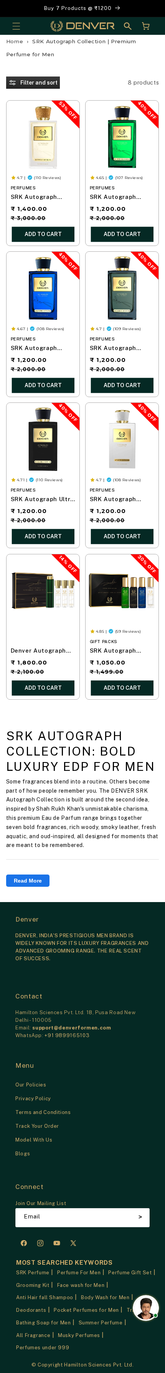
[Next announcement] (150, 8)
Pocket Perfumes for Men (86, 1310)
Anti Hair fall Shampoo (44, 1297)
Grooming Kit (33, 1285)
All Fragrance (33, 1335)
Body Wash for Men (105, 1297)
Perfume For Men (79, 1272)
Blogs (22, 1153)
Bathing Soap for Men (43, 1323)
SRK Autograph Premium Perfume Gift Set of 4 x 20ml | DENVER (121, 651)
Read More (28, 881)
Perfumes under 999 (42, 1347)
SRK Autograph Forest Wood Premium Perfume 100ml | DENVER (117, 349)
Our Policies (30, 1085)
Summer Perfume (101, 1323)
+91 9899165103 (67, 1035)
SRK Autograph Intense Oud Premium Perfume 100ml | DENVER (117, 198)
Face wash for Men (81, 1285)
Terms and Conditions (43, 1112)
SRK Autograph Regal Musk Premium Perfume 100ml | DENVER (42, 198)
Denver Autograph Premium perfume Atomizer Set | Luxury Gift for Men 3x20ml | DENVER (40, 651)
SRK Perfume (33, 1272)
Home (14, 41)
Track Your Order (37, 1126)
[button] (16, 26)
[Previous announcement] (14, 8)
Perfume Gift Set (130, 1272)
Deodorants (31, 1310)
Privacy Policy (33, 1098)
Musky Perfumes (79, 1335)
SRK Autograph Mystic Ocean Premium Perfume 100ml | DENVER (38, 349)
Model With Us (33, 1140)
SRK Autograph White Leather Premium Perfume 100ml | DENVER (117, 500)
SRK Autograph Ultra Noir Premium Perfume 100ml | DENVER (42, 500)
